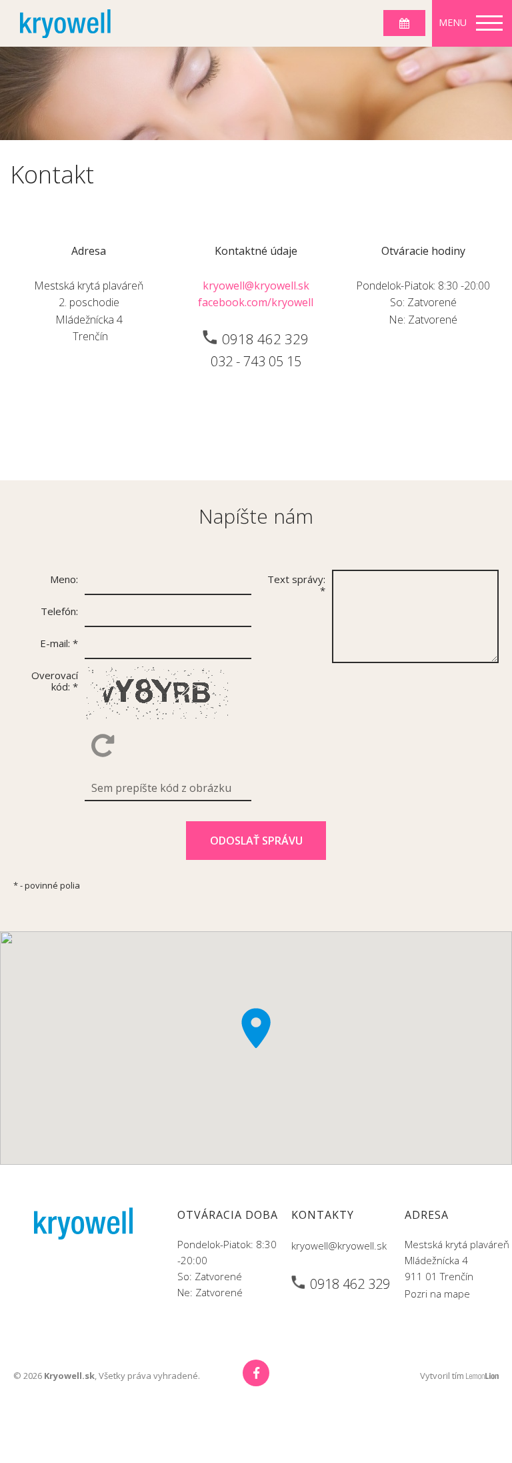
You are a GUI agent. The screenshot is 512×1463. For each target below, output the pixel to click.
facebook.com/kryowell (255, 302)
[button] (256, 1027)
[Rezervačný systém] (404, 23)
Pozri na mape (437, 1293)
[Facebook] (256, 1373)
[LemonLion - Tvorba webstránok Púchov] (482, 1376)
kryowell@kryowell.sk (256, 285)
